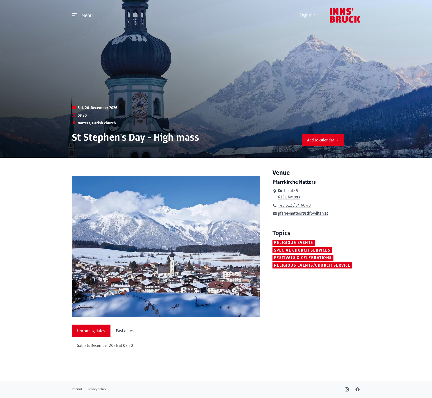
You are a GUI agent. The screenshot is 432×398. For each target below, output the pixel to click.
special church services (302, 250)
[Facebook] (357, 389)
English (306, 15)
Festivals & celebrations (303, 258)
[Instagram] (346, 389)
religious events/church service (312, 265)
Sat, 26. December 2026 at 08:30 (105, 345)
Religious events (293, 243)
